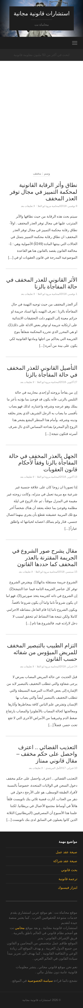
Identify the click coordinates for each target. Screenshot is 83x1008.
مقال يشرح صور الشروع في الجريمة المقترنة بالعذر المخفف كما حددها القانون (44, 557)
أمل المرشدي (53, 768)
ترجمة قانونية (68, 879)
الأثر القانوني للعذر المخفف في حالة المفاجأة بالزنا (41, 283)
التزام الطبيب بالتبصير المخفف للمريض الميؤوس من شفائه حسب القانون (42, 652)
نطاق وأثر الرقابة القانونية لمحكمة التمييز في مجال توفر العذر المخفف (43, 192)
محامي (20, 928)
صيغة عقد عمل (66, 852)
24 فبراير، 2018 (68, 666)
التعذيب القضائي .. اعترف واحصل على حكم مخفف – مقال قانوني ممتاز (46, 754)
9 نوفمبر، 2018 (69, 206)
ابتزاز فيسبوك (67, 887)
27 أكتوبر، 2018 (68, 382)
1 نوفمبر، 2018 (69, 294)
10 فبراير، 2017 (68, 768)
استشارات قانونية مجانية (42, 13)
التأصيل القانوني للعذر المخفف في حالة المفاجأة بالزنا (42, 371)
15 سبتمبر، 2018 (68, 571)
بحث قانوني (69, 870)
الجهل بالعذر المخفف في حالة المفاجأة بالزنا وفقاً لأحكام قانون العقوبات (43, 463)
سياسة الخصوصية (40, 980)
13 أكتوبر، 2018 (68, 476)
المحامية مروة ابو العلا (49, 206)
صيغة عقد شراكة (65, 861)
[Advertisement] (41, 123)
